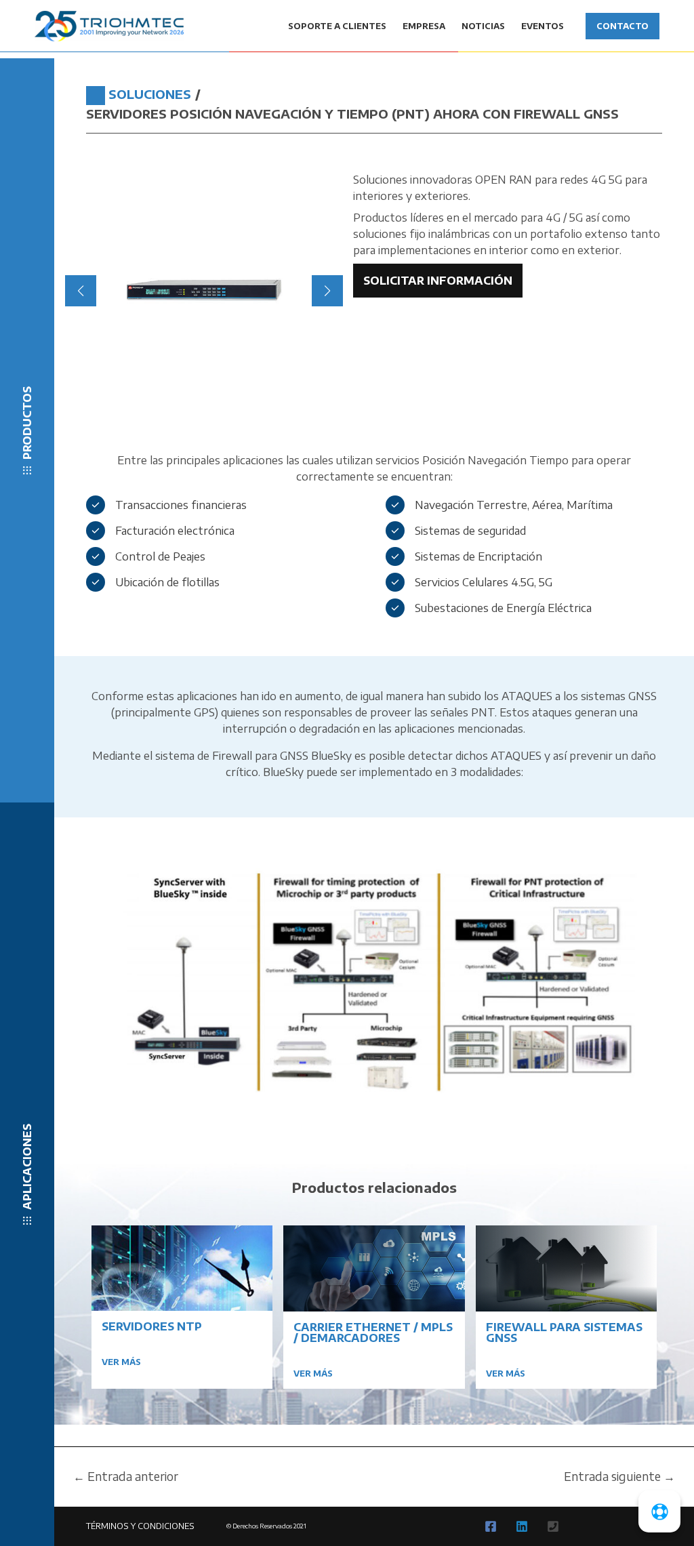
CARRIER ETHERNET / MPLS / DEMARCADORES (373, 1332)
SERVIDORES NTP (152, 1326)
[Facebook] (490, 1526)
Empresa (424, 26)
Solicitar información (437, 280)
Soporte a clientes (337, 26)
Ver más (121, 1362)
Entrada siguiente (619, 1476)
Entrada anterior (125, 1476)
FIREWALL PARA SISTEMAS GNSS (564, 1332)
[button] (198, 388)
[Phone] (553, 1526)
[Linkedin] (521, 1526)
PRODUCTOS (27, 423)
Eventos (542, 26)
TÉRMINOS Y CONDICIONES (140, 1526)
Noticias (483, 26)
